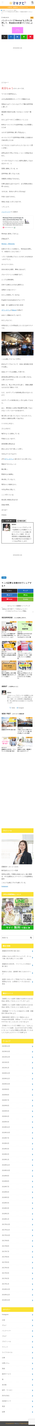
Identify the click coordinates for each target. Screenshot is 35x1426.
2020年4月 (5, 1116)
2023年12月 (6, 1046)
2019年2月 (5, 1154)
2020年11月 (6, 1078)
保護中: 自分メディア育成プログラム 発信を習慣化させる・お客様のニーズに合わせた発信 (16, 981)
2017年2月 (5, 1278)
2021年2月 (5, 1062)
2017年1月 (5, 1284)
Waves (14, 310)
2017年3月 (5, 1273)
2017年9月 (5, 1240)
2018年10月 (6, 1170)
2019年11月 (6, 1127)
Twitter (13, 708)
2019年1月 (5, 1159)
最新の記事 (22, 521)
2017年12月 (6, 1224)
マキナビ (16, 1423)
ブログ (4, 1336)
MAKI (9, 692)
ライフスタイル (7, 1352)
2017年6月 (5, 1257)
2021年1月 (5, 1067)
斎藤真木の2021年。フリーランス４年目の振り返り (16, 965)
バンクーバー (5, 212)
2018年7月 (5, 1186)
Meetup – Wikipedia (8, 244)
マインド (5, 1347)
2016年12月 (6, 1289)
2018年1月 (5, 1219)
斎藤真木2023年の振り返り (11, 951)
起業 (3, 1412)
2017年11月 (6, 1230)
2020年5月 (5, 1111)
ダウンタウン (5, 310)
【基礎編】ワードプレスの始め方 (12, 1011)
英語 (4, 577)
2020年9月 (5, 1089)
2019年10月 (6, 1132)
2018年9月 (5, 1176)
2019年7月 (5, 1138)
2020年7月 (5, 1100)
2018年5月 (5, 1197)
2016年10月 (6, 1300)
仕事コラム (5, 1363)
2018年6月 (5, 1192)
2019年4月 (5, 1143)
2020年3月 (5, 1122)
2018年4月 (5, 1203)
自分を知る (5, 1395)
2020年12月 (6, 1073)
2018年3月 (5, 1208)
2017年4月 (5, 1267)
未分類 (4, 1385)
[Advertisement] (17, 63)
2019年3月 (5, 1149)
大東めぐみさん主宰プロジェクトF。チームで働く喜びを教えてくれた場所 (16, 957)
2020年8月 (5, 1095)
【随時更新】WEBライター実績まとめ (14, 1017)
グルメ (4, 1325)
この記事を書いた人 (9, 521)
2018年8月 (5, 1181)
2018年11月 (6, 1165)
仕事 (3, 1357)
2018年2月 (5, 1213)
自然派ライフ (6, 1401)
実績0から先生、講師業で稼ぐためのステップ (16, 973)
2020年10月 (6, 1084)
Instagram (21, 708)
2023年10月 (6, 1051)
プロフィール (6, 1341)
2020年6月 (5, 1105)
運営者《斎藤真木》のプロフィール (18, 7)
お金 (3, 1320)
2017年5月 (5, 1262)
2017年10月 (6, 1235)
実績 (3, 1368)
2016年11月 (6, 1294)
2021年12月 (6, 1057)
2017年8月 (5, 1246)
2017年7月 (5, 1251)
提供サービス (6, 1374)
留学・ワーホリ (7, 1390)
